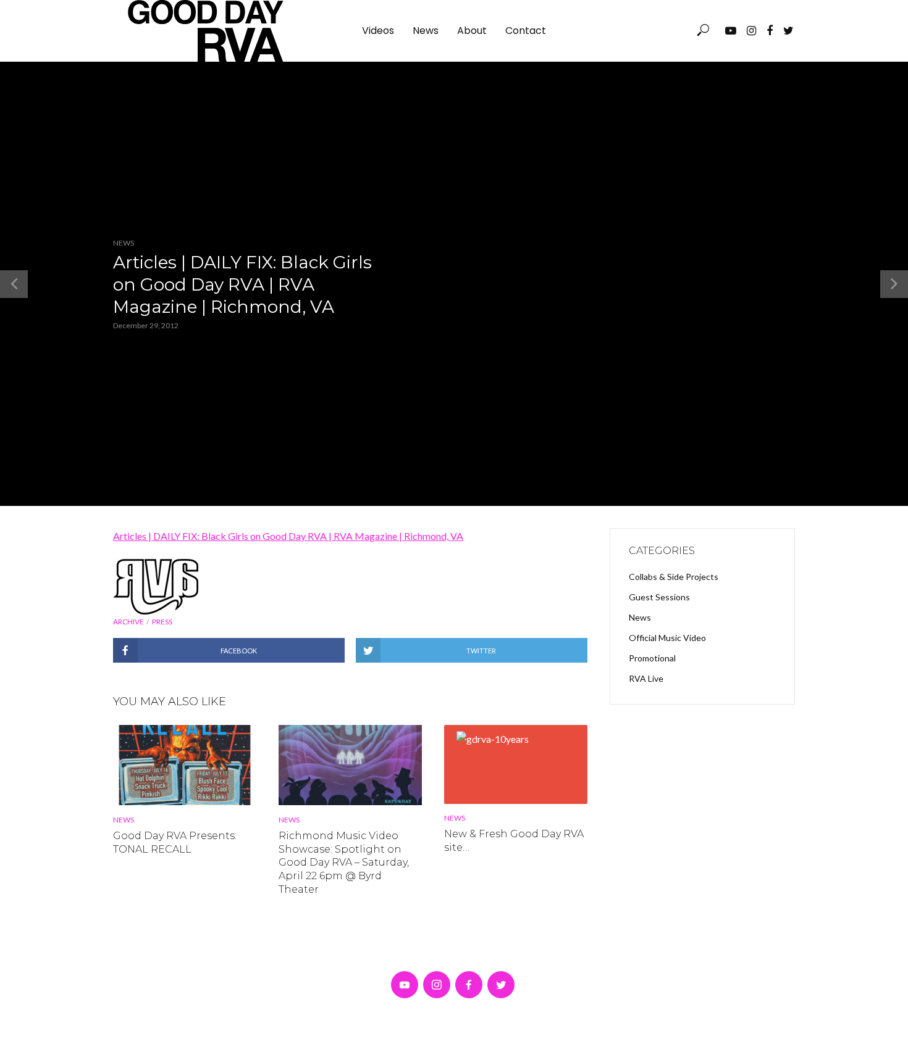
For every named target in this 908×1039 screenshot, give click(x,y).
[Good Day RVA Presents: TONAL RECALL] (184, 765)
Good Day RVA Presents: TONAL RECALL (175, 842)
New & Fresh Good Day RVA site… (514, 840)
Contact (525, 30)
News (426, 30)
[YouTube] (404, 984)
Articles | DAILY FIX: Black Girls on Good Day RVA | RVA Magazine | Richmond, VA (288, 536)
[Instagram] (436, 984)
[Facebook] (468, 984)
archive (128, 621)
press (162, 621)
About (472, 30)
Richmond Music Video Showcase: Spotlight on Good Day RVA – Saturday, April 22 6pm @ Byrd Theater (344, 862)
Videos (378, 30)
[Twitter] (501, 984)
